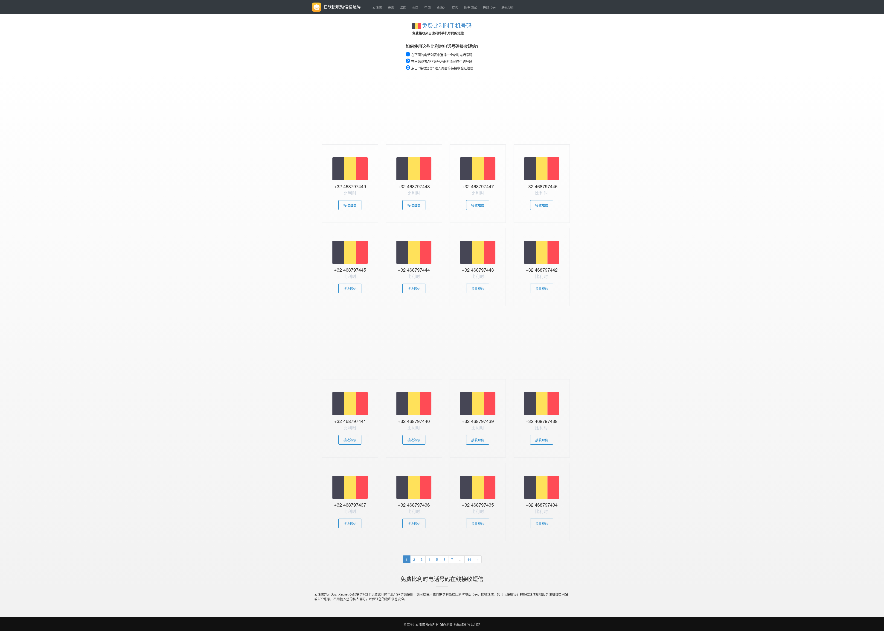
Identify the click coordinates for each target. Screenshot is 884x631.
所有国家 (470, 7)
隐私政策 (459, 624)
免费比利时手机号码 (447, 25)
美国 (391, 7)
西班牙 (441, 7)
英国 (415, 7)
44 (469, 559)
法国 (403, 7)
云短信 (377, 7)
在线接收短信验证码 (342, 6)
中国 (427, 7)
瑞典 (455, 7)
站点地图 (446, 624)
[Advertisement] (442, 110)
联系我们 (507, 7)
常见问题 (473, 624)
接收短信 (349, 205)
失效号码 (489, 7)
